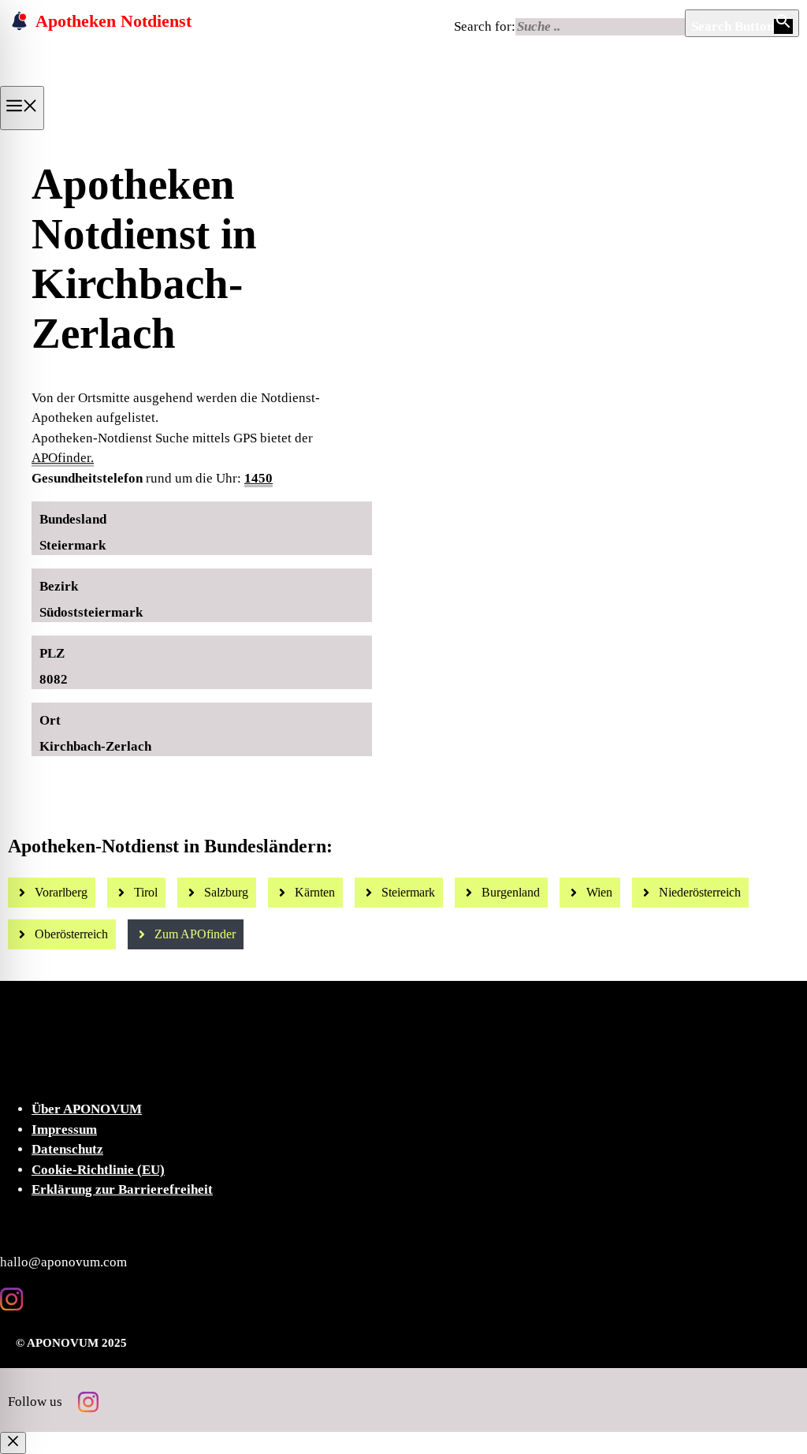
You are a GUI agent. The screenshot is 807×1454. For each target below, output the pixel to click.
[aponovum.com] (115, 80)
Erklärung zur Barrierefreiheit (122, 1189)
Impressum (64, 1129)
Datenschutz (67, 1149)
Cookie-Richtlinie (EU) (98, 1169)
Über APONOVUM (87, 1109)
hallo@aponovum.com (63, 1262)
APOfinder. (63, 457)
